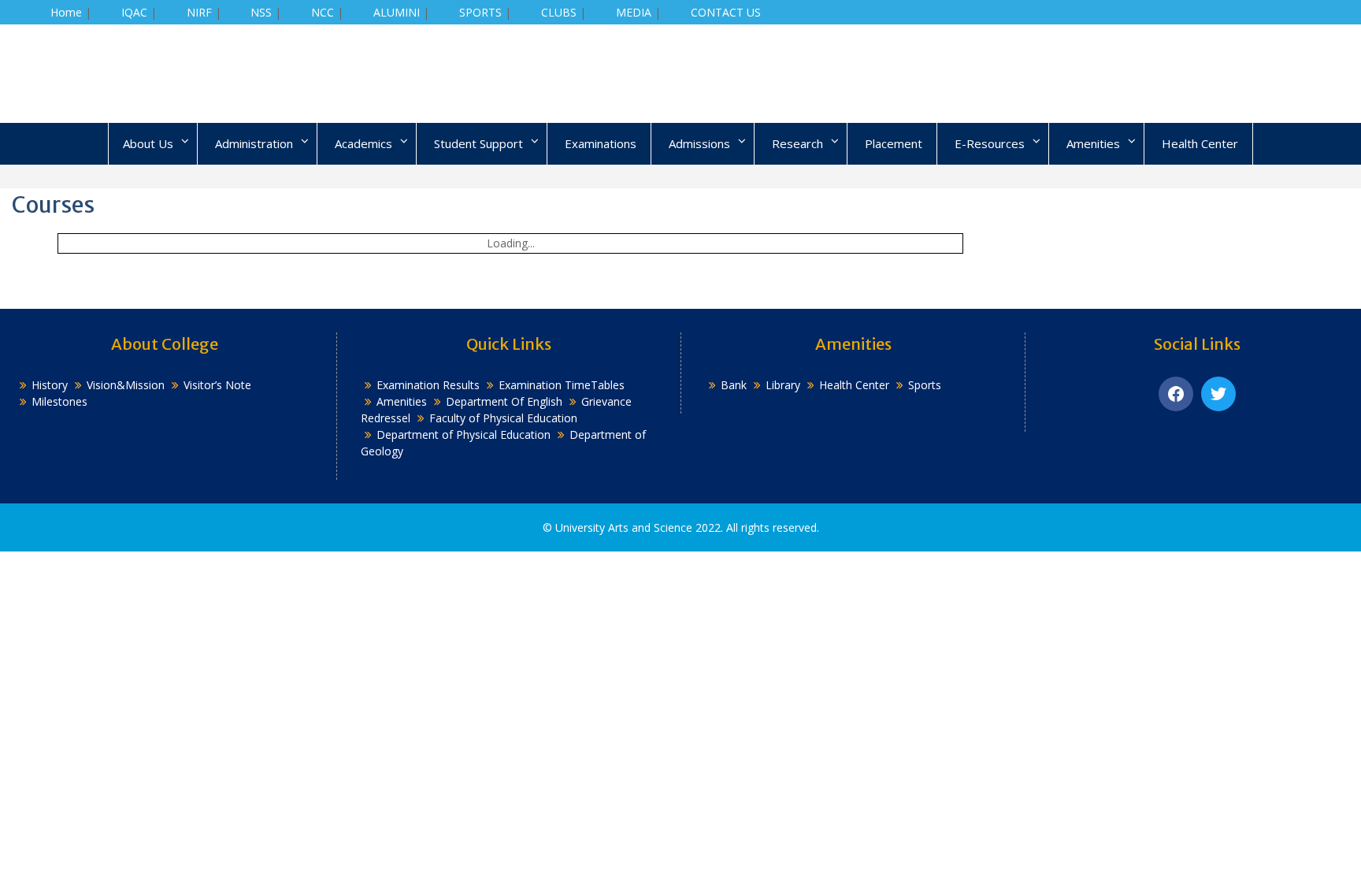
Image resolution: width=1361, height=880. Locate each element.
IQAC (134, 12)
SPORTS (480, 12)
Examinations (600, 143)
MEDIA (633, 12)
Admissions (699, 143)
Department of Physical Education (463, 434)
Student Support (478, 143)
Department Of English (504, 401)
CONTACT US (726, 12)
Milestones (59, 401)
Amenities (1093, 143)
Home (66, 12)
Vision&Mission (126, 384)
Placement (893, 143)
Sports (924, 384)
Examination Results (428, 384)
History (50, 384)
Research (797, 143)
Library (783, 384)
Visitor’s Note (217, 384)
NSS (261, 12)
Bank (734, 384)
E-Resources (990, 143)
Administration (254, 143)
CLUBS (559, 12)
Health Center (1200, 143)
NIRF (199, 12)
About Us (148, 143)
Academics (363, 143)
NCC (322, 12)
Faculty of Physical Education (503, 417)
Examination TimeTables (562, 384)
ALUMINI (396, 12)
